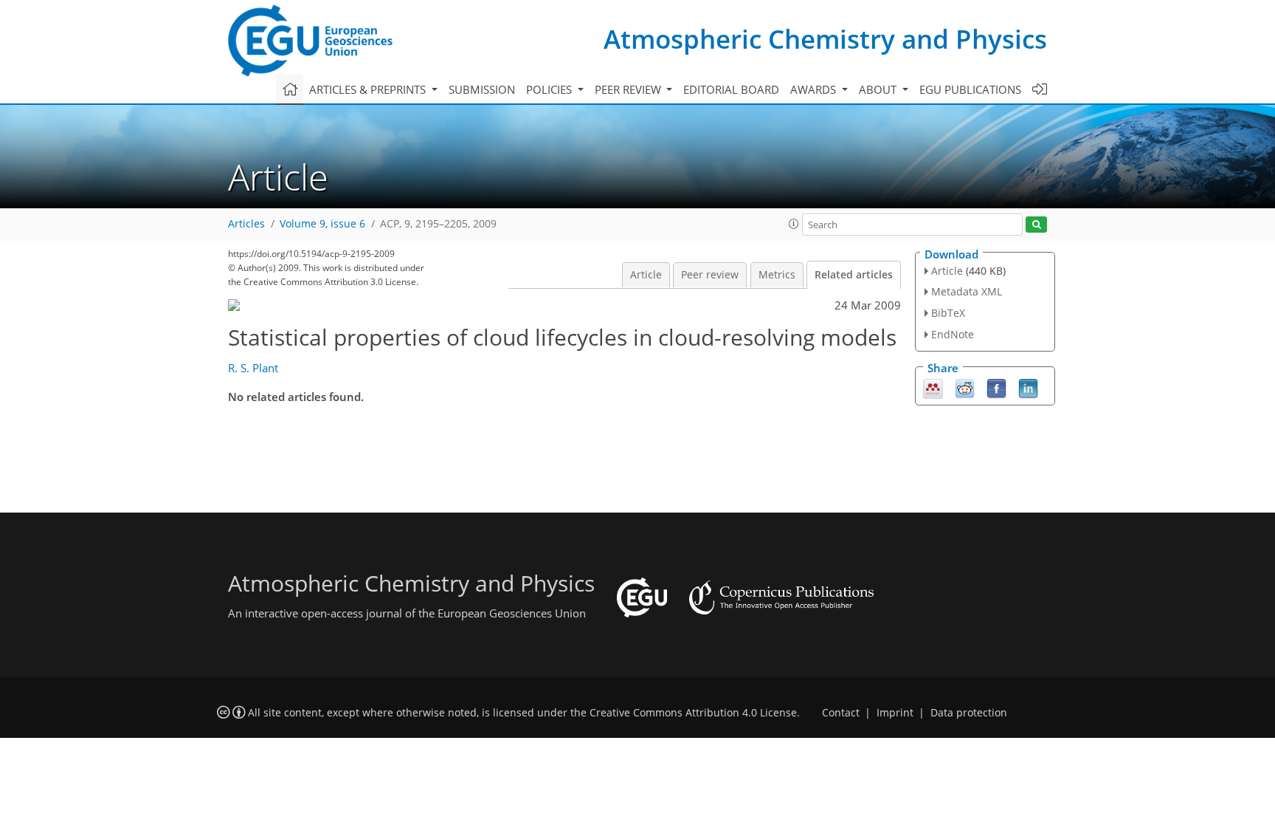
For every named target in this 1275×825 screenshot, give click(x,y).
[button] (794, 223)
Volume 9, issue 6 (322, 223)
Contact (841, 712)
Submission (482, 89)
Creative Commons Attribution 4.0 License (693, 712)
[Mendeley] (933, 387)
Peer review (710, 274)
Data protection (968, 712)
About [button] (879, 89)
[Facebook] (996, 387)
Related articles (854, 274)
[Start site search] (1036, 224)
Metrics (777, 274)
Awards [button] (814, 89)
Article (646, 274)
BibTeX (948, 313)
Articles (246, 223)
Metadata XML (966, 291)
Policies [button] (550, 89)
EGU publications (970, 89)
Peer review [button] (629, 89)
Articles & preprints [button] (369, 89)
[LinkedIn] (1028, 387)
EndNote (952, 334)
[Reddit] (965, 387)
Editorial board (731, 89)
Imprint (895, 712)
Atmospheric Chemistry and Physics (825, 38)
